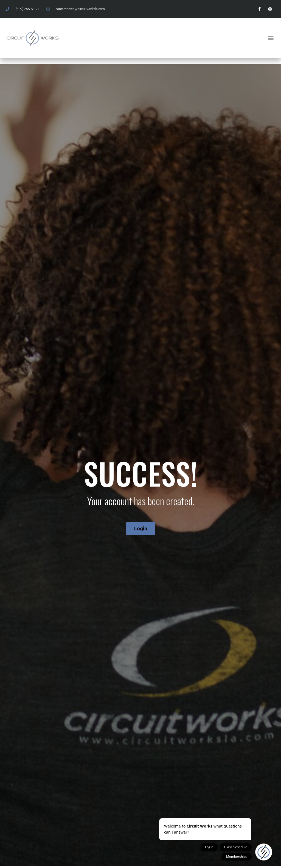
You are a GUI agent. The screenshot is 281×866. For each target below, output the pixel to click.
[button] (271, 37)
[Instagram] (270, 9)
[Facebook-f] (259, 9)
